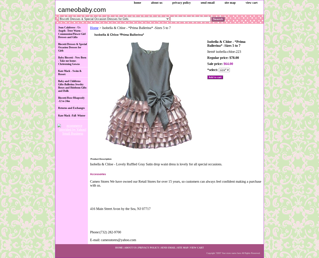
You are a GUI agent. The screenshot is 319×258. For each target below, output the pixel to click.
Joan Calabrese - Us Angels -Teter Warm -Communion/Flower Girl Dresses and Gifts (72, 32)
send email (208, 2)
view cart (252, 2)
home (137, 2)
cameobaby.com (82, 9)
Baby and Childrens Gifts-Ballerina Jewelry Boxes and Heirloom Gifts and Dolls (72, 86)
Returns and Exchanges (71, 108)
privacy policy (181, 2)
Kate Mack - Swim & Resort (70, 72)
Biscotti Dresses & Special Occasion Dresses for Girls (72, 47)
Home (94, 28)
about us (156, 2)
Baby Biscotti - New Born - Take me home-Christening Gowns (72, 61)
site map (230, 2)
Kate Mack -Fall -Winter (71, 115)
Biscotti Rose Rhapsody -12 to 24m (71, 99)
